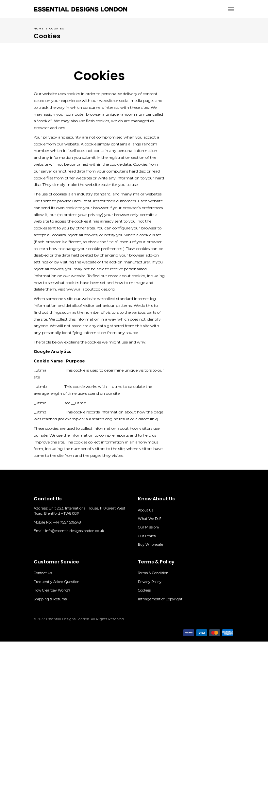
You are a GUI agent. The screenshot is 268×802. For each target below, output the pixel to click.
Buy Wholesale (150, 545)
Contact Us (43, 573)
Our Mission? (148, 527)
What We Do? (149, 519)
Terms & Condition (153, 573)
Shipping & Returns (50, 599)
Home (39, 28)
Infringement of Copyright (160, 599)
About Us (145, 510)
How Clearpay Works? (52, 590)
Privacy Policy (149, 582)
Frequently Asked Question (56, 582)
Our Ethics (147, 536)
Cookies (144, 590)
